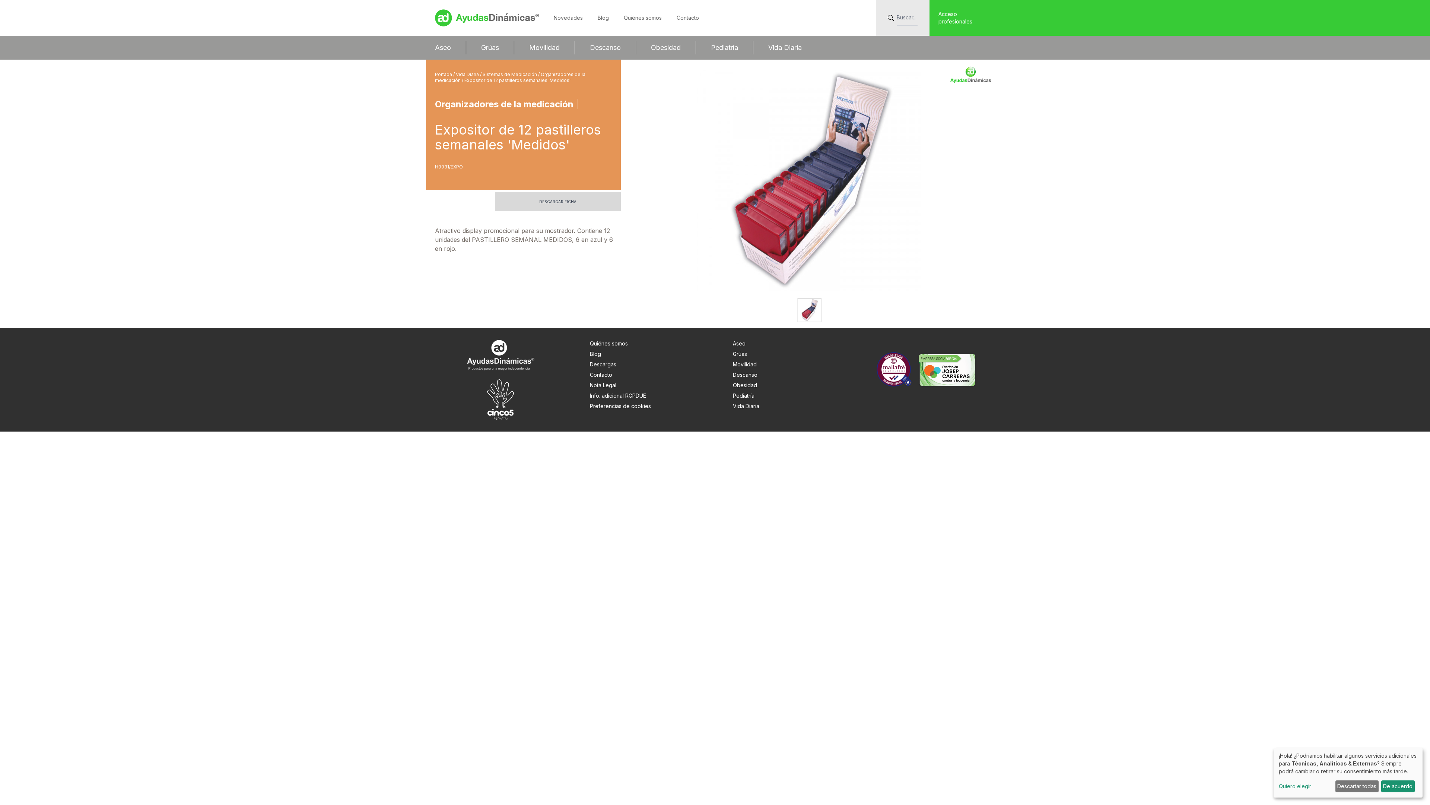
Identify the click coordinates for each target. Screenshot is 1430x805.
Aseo (443, 47)
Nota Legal (603, 385)
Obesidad (666, 47)
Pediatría (724, 47)
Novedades (568, 18)
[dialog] (1348, 773)
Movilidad (544, 47)
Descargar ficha (557, 201)
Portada (444, 74)
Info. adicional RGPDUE (618, 395)
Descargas (603, 364)
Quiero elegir (1295, 786)
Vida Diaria (785, 47)
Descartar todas (1356, 786)
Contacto (688, 18)
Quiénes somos (643, 18)
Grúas (490, 47)
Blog (603, 18)
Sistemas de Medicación (510, 74)
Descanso (605, 47)
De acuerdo (1397, 786)
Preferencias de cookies (620, 406)
